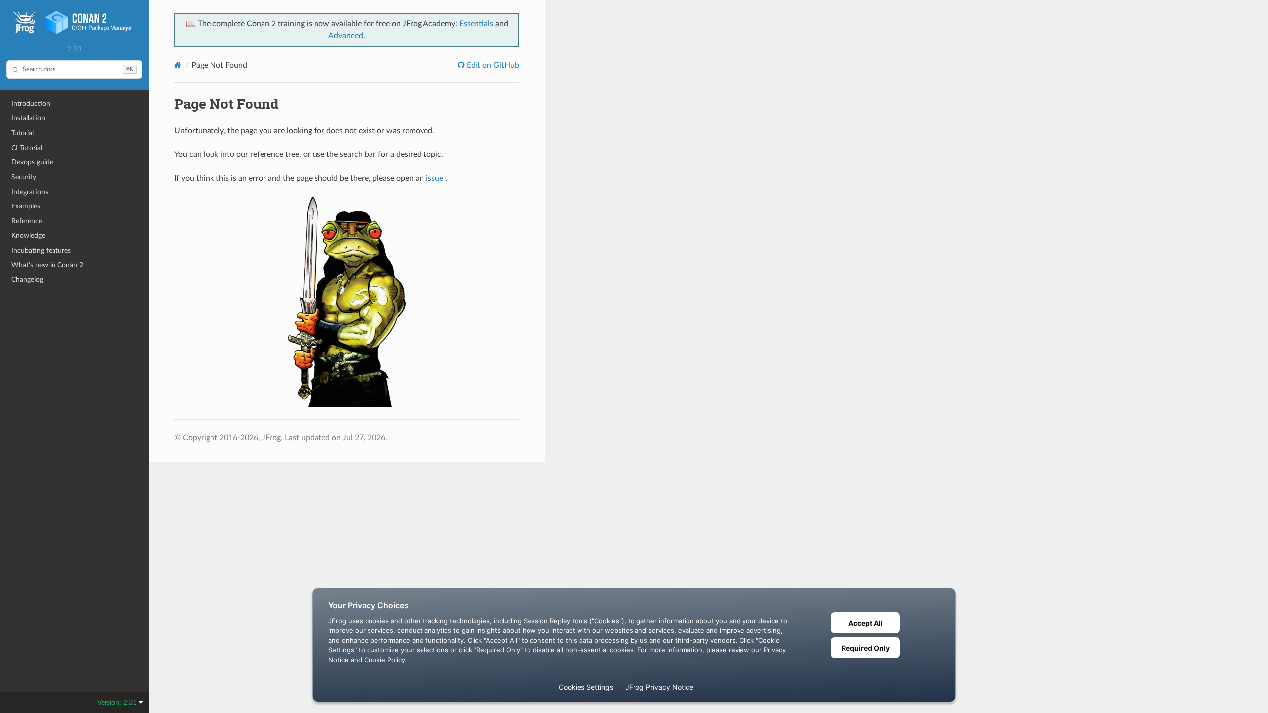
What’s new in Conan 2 (47, 265)
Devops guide (32, 162)
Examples (25, 206)
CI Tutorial (26, 148)
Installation (28, 118)
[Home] (178, 65)
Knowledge (28, 235)
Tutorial (22, 133)
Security (23, 177)
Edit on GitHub (492, 65)
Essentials (476, 24)
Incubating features (41, 250)
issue (434, 178)
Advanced (345, 36)
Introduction (30, 103)
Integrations (29, 192)
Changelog (27, 279)
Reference (26, 221)
